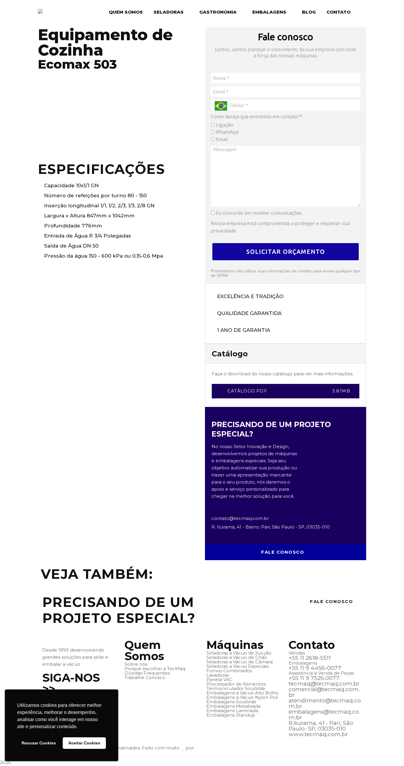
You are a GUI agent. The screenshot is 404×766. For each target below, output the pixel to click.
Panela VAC (219, 679)
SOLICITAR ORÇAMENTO (285, 251)
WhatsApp (227, 132)
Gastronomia (218, 12)
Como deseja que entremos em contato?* (257, 116)
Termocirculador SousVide (235, 688)
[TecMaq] (49, 12)
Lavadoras (217, 675)
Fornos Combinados (229, 670)
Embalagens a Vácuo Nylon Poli (242, 697)
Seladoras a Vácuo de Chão (236, 657)
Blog (309, 12)
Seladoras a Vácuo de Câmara (239, 662)
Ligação (224, 125)
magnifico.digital (214, 748)
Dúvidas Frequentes (147, 673)
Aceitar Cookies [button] (84, 743)
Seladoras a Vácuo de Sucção (239, 653)
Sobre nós (136, 664)
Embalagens (269, 12)
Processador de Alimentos (236, 684)
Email (221, 139)
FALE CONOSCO (282, 552)
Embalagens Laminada (232, 710)
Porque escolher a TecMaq (155, 668)
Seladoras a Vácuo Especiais (237, 666)
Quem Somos (126, 12)
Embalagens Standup (230, 715)
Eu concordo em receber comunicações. (259, 213)
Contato (338, 12)
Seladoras (168, 12)
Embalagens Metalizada (233, 706)
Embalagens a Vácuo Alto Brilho (242, 693)
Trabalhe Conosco (145, 677)
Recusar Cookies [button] (39, 743)
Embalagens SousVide (231, 701)
